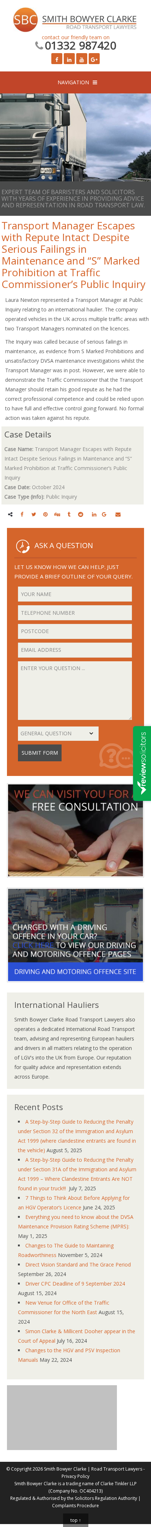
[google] (104, 514)
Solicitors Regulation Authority (106, 1498)
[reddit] (80, 514)
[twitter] (34, 514)
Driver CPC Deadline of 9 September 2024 (75, 1283)
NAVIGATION (73, 82)
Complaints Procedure (75, 1505)
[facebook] (22, 514)
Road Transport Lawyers (116, 1469)
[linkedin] (94, 514)
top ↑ (75, 1520)
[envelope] (118, 514)
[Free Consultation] (75, 882)
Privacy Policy (75, 1476)
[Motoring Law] (75, 987)
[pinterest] (45, 514)
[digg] (57, 514)
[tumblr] (68, 514)
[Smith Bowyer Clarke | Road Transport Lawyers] (75, 20)
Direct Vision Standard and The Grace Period (78, 1264)
